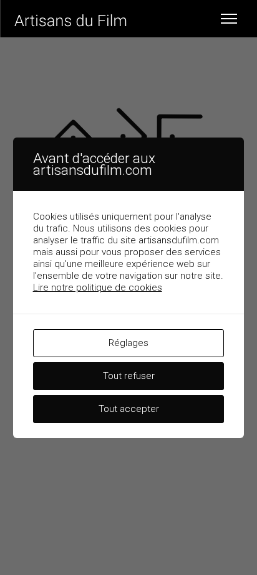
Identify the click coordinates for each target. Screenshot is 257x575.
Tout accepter (129, 408)
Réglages (128, 342)
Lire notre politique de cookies (97, 287)
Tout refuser (129, 375)
